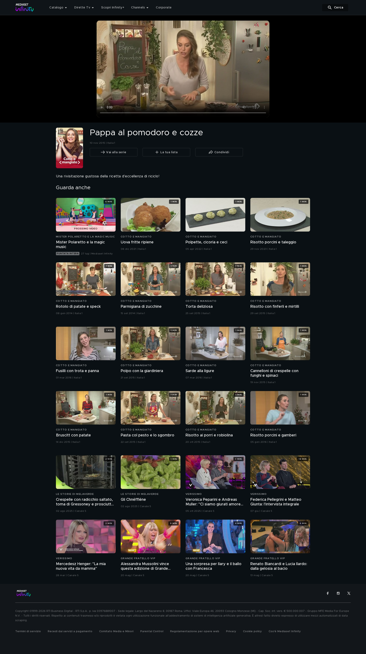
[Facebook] (328, 593)
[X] (349, 593)
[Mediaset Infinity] (24, 7)
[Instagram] (338, 593)
